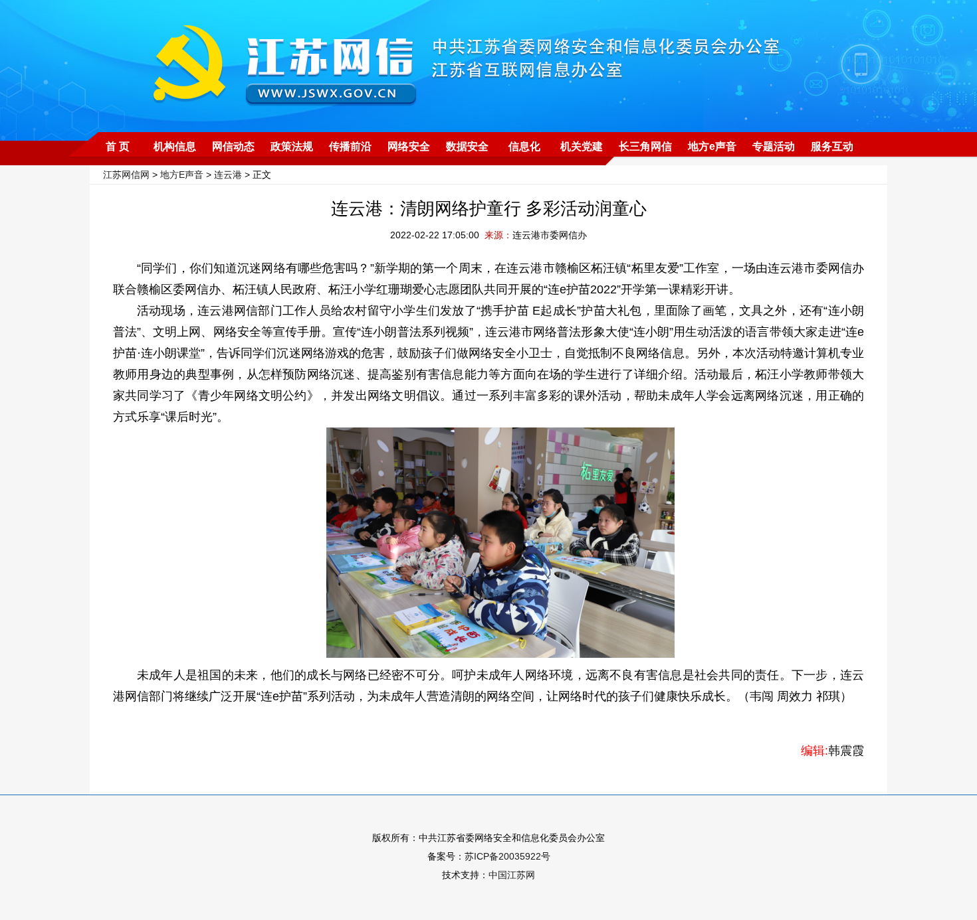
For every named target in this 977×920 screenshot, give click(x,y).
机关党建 (581, 146)
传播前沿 (350, 146)
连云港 (228, 174)
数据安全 (467, 146)
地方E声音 (181, 174)
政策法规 (292, 146)
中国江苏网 (512, 875)
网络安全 (408, 146)
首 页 (118, 146)
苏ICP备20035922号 (507, 856)
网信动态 (233, 146)
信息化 (524, 146)
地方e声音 (712, 146)
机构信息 (175, 146)
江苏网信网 (126, 174)
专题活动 (773, 146)
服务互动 (832, 146)
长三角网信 (645, 146)
